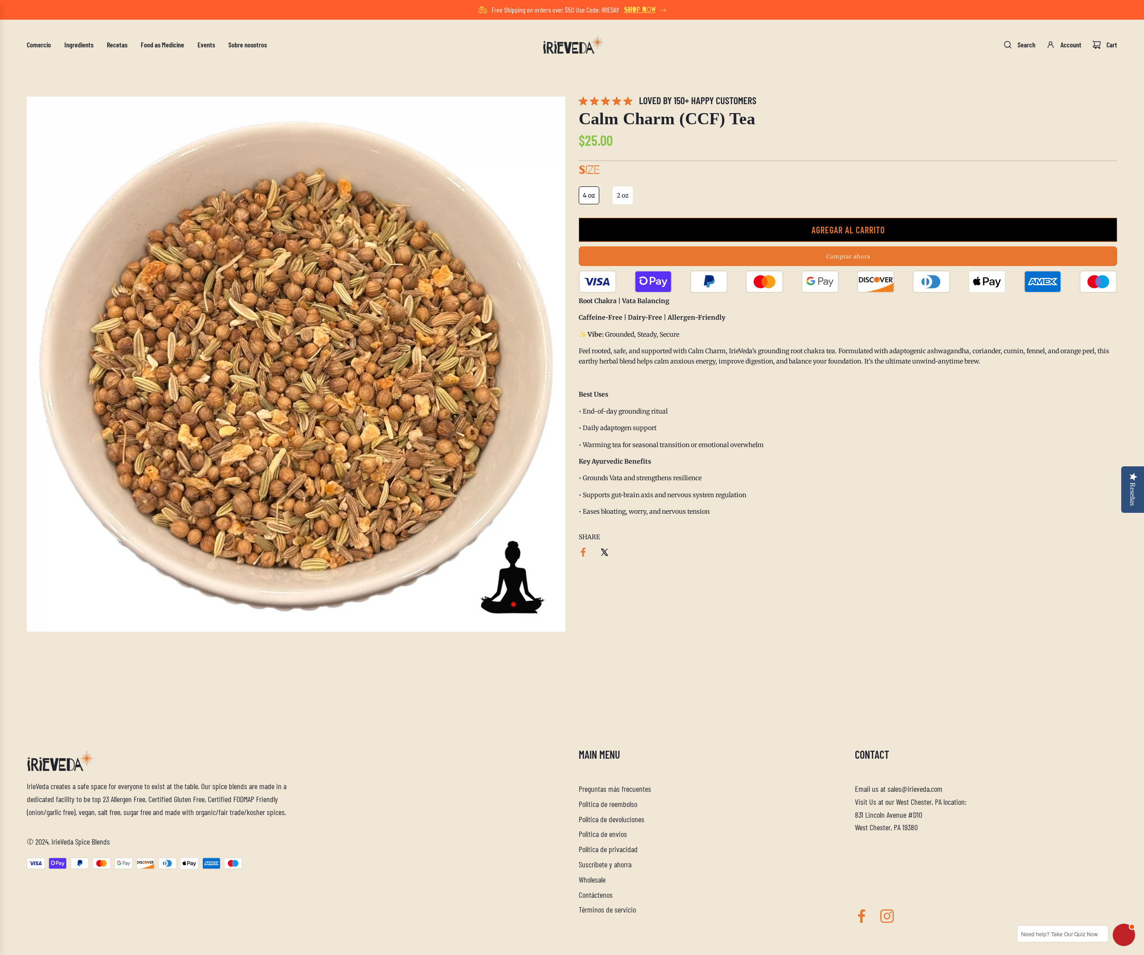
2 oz (623, 195)
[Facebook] (862, 916)
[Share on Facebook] (583, 553)
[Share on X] (604, 553)
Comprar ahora (848, 256)
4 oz (589, 195)
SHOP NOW (640, 10)
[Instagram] (887, 916)
